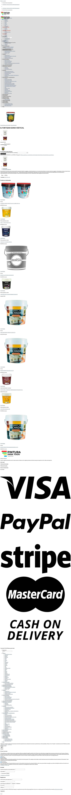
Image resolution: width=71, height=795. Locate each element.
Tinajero (6, 43)
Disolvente (7, 68)
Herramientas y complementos (8, 77)
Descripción (4, 168)
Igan (5, 29)
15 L (8, 177)
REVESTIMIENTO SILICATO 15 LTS (7, 370)
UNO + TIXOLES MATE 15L (5, 222)
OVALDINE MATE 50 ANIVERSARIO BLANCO (9, 294)
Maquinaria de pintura (6, 48)
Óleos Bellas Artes (8, 105)
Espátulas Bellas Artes (9, 104)
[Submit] (2, 652)
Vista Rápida (2, 199)
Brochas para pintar (8, 79)
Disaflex (6, 26)
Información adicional (6, 169)
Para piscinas (5, 95)
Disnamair (6, 25)
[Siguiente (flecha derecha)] (1, 794)
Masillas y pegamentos (9, 58)
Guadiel (6, 28)
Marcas (3, 16)
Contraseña (2, 771)
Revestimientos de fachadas (5, 125)
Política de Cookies (3, 465)
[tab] (36, 168)
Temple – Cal (7, 53)
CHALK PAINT (5, 101)
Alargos (6, 78)
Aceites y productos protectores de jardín (12, 63)
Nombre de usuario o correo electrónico (7, 769)
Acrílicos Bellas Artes (8, 103)
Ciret (5, 22)
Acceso (8, 773)
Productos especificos (6, 96)
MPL (5, 33)
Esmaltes (4, 70)
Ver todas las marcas (8, 18)
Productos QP (7, 37)
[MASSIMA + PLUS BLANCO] (5, 134)
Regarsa (6, 39)
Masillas (4, 54)
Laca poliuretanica (8, 62)
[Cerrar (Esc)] (0, 793)
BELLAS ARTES (5, 102)
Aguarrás (6, 67)
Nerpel (6, 34)
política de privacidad (58, 789)
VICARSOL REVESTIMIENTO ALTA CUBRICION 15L (10, 203)
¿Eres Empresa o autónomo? (5, 783)
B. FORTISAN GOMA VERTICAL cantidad (9, 152)
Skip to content (3, 0)
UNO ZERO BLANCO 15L (5, 409)
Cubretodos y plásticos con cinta (10, 81)
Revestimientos (7, 52)
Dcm (5, 24)
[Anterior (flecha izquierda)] (0, 794)
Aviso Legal (2, 462)
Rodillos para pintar (8, 93)
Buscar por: (4, 650)
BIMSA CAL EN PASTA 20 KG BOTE (7, 275)
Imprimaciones (5, 94)
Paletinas (6, 89)
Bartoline (6, 21)
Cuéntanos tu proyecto (6, 30)
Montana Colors (7, 31)
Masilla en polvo (8, 57)
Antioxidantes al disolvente (9, 72)
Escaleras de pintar (8, 82)
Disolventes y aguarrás (6, 66)
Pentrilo (6, 36)
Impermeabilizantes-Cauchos (10, 51)
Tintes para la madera (8, 64)
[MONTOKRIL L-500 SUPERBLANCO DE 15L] (5, 140)
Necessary (3, 757)
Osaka (6, 35)
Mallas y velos (7, 88)
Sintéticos (6, 76)
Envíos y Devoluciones (4, 467)
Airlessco (6, 19)
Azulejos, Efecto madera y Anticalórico (12, 75)
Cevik (6, 658)
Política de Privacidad (4, 463)
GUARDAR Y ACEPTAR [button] (4, 765)
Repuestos (6, 92)
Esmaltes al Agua (8, 73)
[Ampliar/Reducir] (1, 793)
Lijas (5, 87)
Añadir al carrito (3, 153)
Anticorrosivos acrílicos (9, 71)
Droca (6, 27)
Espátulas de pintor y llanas (9, 83)
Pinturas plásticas (5, 45)
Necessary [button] (2, 756)
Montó (6, 32)
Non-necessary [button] (3, 761)
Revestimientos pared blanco (48, 154)
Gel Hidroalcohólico (8, 69)
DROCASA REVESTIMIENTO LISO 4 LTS (7, 332)
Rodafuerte (7, 40)
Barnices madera (5, 59)
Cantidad (2, 144)
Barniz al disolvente (8, 61)
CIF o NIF (2, 785)
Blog (3, 106)
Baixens (6, 20)
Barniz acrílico (7, 60)
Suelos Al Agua (7, 99)
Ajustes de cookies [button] (4, 744)
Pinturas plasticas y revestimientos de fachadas (29, 154)
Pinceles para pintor (8, 91)
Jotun (6, 30)
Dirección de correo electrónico (6, 779)
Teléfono (2, 787)
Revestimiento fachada (6, 50)
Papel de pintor (7, 90)
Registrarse (2, 791)
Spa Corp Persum (8, 42)
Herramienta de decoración (9, 84)
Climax (6, 23)
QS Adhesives (7, 38)
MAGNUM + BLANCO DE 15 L (6, 241)
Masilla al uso (7, 55)
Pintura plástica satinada (9, 46)
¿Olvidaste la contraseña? (5, 775)
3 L (9, 177)
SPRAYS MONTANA (6, 100)
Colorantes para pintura (7, 65)
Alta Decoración (5, 97)
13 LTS (5, 177)
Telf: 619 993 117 (15, 2)
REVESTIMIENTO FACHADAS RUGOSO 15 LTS (9, 447)
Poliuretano (7, 74)
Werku (6, 44)
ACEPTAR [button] (10, 744)
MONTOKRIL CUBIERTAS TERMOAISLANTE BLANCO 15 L (11, 389)
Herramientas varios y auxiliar (10, 86)
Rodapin (6, 41)
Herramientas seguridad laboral (10, 85)
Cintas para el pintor (8, 80)
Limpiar (5, 145)
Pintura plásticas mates (9, 47)
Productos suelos (5, 98)
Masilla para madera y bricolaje (10, 56)
